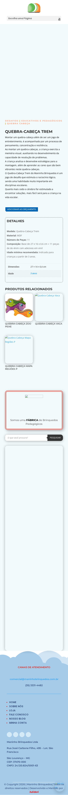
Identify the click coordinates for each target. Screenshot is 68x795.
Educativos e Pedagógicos (41, 120)
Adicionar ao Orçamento (21, 209)
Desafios (12, 120)
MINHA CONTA (18, 722)
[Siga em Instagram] (15, 734)
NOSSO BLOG (17, 718)
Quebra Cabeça (18, 123)
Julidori (34, 791)
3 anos (34, 273)
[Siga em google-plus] (22, 734)
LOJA (12, 710)
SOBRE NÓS (16, 706)
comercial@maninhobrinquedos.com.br (34, 679)
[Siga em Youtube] (28, 734)
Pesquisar (55, 437)
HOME (12, 702)
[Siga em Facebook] (9, 734)
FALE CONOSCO (18, 714)
